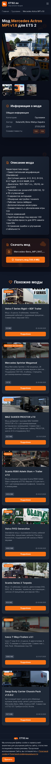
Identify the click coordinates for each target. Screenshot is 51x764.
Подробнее (25, 334)
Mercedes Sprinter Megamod (21, 362)
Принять (8, 759)
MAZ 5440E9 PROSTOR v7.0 (20, 417)
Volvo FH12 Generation (17, 528)
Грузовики (16, 11)
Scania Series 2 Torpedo (18, 583)
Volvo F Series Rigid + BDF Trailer (23, 308)
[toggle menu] (47, 3)
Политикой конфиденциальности (24, 754)
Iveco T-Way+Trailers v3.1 (19, 637)
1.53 (42, 131)
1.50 (36, 131)
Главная (5, 11)
